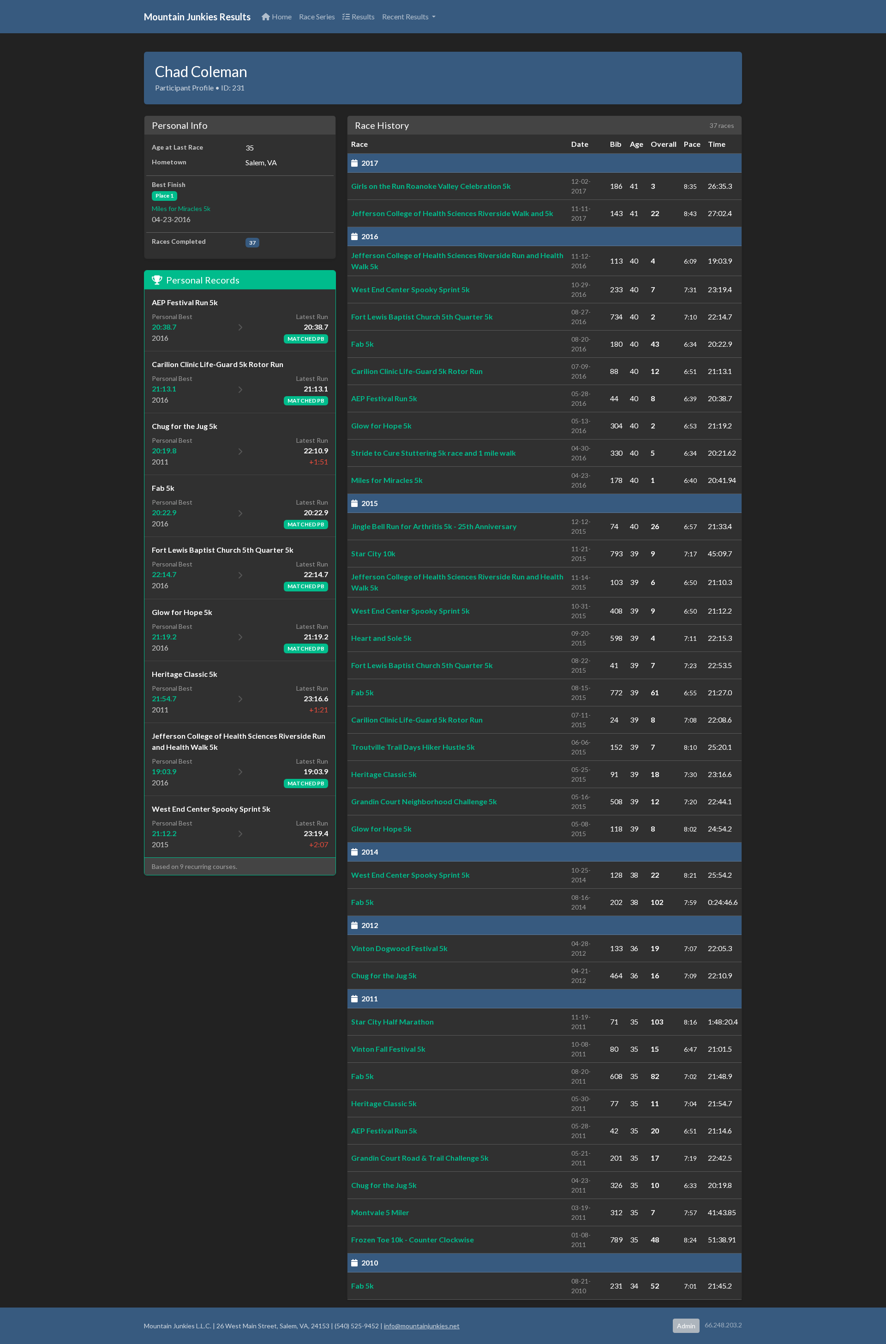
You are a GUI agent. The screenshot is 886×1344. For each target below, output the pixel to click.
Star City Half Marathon (392, 1021)
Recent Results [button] (406, 16)
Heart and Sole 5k (381, 637)
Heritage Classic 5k (384, 774)
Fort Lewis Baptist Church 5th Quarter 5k (422, 316)
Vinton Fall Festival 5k (388, 1048)
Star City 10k (373, 553)
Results (363, 16)
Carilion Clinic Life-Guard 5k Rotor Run (417, 371)
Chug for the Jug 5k (384, 975)
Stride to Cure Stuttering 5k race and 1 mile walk (433, 452)
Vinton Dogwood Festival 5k (399, 948)
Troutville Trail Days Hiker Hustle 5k (413, 746)
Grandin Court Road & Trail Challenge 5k (420, 1157)
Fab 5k (362, 343)
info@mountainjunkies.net (422, 1326)
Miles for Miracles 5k (181, 208)
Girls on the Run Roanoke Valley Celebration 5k (431, 185)
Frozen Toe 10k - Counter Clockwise (412, 1239)
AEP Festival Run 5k (384, 398)
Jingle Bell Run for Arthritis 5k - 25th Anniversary (434, 526)
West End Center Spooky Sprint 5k (410, 289)
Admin (686, 1326)
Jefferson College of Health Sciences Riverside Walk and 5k (452, 213)
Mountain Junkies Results (197, 16)
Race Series (317, 16)
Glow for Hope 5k (381, 425)
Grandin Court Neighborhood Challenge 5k (424, 801)
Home (282, 16)
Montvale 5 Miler (380, 1212)
